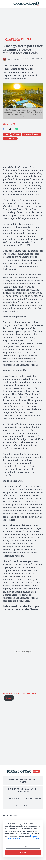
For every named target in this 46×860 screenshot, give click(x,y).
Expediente (10, 815)
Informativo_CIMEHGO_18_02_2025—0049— (20, 694)
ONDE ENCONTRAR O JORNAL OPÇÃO (23, 780)
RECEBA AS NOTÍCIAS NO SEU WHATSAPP (23, 790)
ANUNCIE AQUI (23, 805)
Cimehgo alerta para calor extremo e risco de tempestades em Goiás (23, 49)
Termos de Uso (32, 838)
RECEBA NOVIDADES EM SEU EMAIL (23, 798)
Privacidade (18, 838)
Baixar (9, 698)
